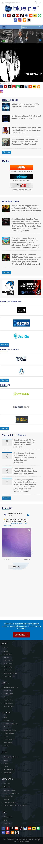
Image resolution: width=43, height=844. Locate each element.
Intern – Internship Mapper (11, 793)
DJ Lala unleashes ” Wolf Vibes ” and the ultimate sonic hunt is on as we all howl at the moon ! (26, 130)
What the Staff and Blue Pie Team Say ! (15, 806)
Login (39, 3)
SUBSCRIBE (20, 635)
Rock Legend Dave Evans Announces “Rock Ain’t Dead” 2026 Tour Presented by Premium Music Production (25, 457)
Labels (6, 760)
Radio (6, 766)
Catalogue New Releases (11, 757)
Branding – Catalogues (10, 724)
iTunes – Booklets (9, 733)
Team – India (7, 670)
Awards (6, 648)
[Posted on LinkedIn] (28, 514)
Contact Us (7, 784)
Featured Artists (8, 693)
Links (5, 820)
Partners (6, 657)
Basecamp (7, 787)
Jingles (6, 736)
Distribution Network (10, 730)
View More (6, 152)
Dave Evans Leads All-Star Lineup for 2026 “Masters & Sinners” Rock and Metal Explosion (24, 443)
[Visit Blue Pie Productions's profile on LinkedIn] (5, 514)
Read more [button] (7, 525)
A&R (5, 717)
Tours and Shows (9, 706)
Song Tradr (7, 823)
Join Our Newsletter (9, 739)
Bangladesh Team (9, 676)
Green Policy (7, 654)
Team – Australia (9, 663)
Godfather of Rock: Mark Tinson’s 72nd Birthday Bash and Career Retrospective (25, 471)
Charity (6, 651)
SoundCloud (7, 772)
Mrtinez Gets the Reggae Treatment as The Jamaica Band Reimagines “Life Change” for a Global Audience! (26, 208)
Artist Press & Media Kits (11, 687)
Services (6, 746)
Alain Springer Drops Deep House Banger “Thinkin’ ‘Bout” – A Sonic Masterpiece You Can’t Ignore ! (24, 142)
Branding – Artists (9, 720)
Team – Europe (8, 667)
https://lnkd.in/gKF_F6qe (19, 523)
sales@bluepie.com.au (12, 3)
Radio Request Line (10, 769)
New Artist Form (8, 700)
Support (6, 799)
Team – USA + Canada (10, 673)
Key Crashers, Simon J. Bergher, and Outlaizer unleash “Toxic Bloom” (26, 117)
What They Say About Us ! (11, 802)
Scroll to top (39, 840)
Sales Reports (8, 742)
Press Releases (8, 660)
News (5, 697)
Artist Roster (7, 690)
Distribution (7, 727)
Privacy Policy (8, 817)
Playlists (6, 763)
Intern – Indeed (8, 796)
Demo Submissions (9, 790)
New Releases (8, 703)
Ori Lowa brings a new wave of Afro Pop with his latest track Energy (25, 105)
